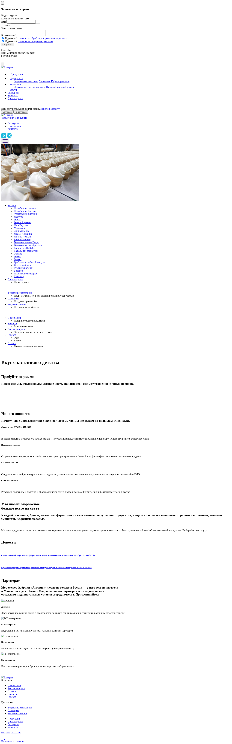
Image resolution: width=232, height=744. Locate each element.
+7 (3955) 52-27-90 (11, 732)
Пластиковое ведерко (25, 273)
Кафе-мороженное (17, 713)
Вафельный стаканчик (26, 250)
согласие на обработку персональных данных (42, 38)
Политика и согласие (12, 741)
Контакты (13, 95)
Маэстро (18, 216)
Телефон (5, 25)
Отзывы (50, 87)
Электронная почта (11, 28)
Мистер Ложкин (23, 236)
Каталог (12, 205)
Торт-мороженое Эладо (26, 242)
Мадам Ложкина (23, 233)
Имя (3, 21)
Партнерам (45, 81)
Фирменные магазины (26, 81)
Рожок (17, 256)
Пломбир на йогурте (25, 211)
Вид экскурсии (9, 15)
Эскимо (18, 253)
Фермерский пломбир (26, 214)
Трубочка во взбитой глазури (29, 262)
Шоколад (19, 276)
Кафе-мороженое (60, 81)
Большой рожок (22, 222)
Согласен (7, 112)
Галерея (69, 87)
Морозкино (20, 228)
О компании (14, 84)
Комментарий (8, 35)
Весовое (18, 270)
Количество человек (12, 18)
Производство (15, 98)
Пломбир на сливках (25, 208)
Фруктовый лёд (22, 265)
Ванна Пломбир (22, 239)
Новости (60, 87)
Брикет (17, 259)
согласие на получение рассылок (35, 41)
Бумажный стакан (23, 268)
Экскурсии (13, 92)
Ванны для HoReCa (24, 248)
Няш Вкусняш (21, 225)
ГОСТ (17, 219)
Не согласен (21, 112)
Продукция (14, 718)
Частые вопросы (36, 87)
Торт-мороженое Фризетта (28, 245)
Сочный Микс (21, 231)
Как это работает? (50, 108)
